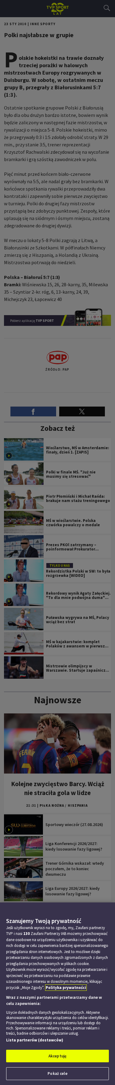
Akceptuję (57, 1056)
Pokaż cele (57, 1073)
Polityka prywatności (66, 987)
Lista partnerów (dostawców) (34, 1040)
